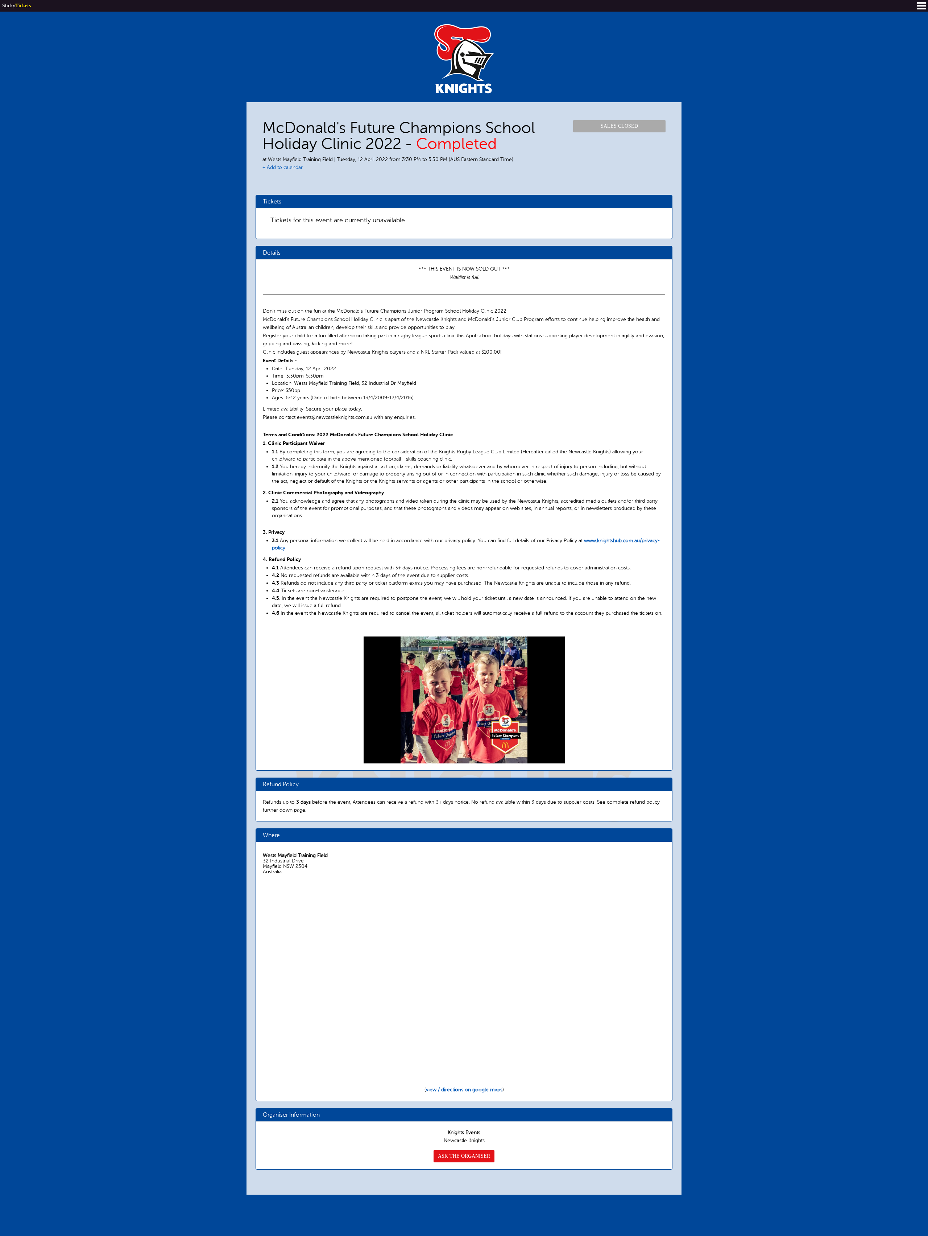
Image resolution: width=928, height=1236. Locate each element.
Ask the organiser (464, 1156)
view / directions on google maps (464, 1089)
